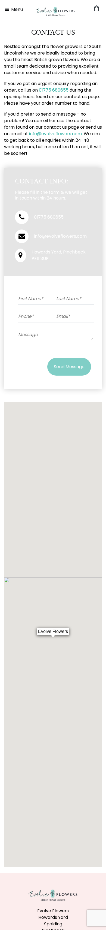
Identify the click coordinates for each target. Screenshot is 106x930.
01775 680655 (53, 90)
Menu (16, 9)
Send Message (69, 367)
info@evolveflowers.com (55, 134)
